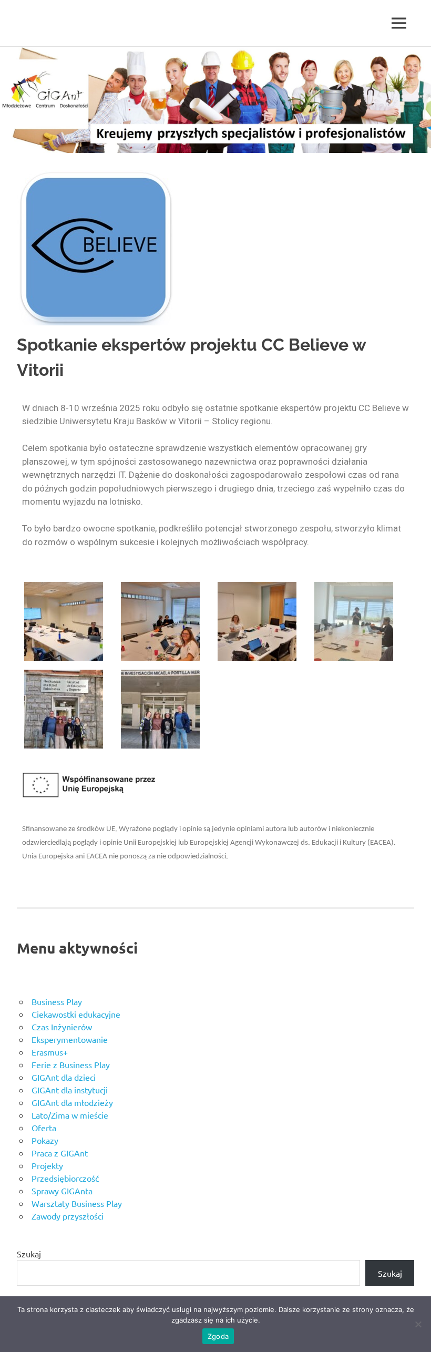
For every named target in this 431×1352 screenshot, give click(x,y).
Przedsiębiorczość (65, 1178)
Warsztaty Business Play (77, 1203)
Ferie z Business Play (71, 1064)
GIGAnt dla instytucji (70, 1089)
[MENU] (399, 23)
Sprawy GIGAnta (62, 1190)
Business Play (57, 1001)
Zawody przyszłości (68, 1216)
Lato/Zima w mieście (70, 1115)
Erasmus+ (50, 1052)
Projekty (47, 1165)
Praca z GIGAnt (60, 1153)
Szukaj (29, 1253)
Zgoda (218, 1336)
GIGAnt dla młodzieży (72, 1102)
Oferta (44, 1127)
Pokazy (45, 1140)
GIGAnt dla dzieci (64, 1077)
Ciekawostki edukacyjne (76, 1014)
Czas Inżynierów (62, 1026)
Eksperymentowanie (70, 1039)
